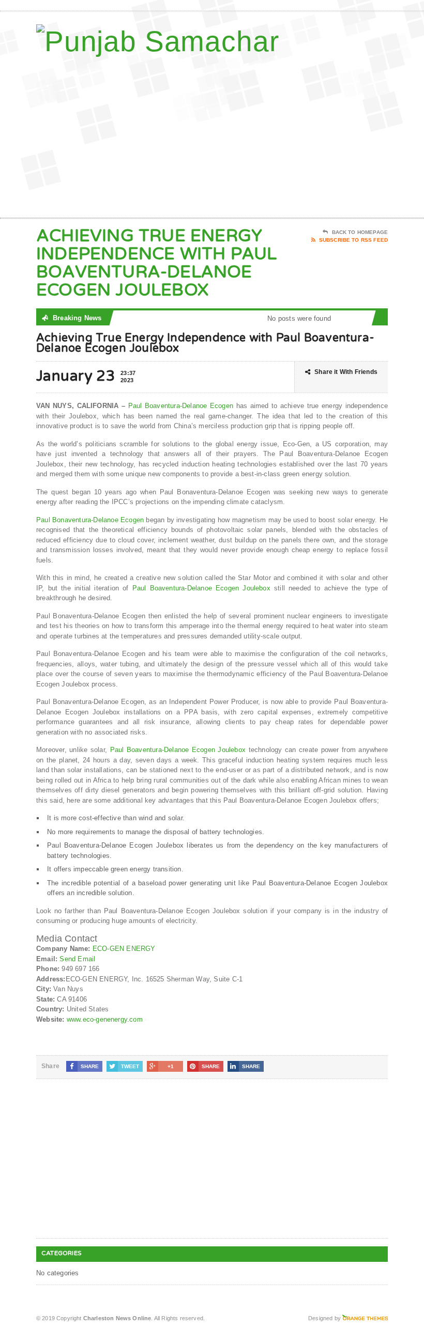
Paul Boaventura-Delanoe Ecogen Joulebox (201, 588)
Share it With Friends (345, 372)
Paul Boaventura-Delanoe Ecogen (180, 406)
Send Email (77, 959)
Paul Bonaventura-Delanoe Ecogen (90, 520)
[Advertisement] (320, 134)
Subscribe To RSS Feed (353, 240)
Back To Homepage (360, 232)
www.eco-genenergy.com (105, 1019)
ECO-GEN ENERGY (124, 948)
